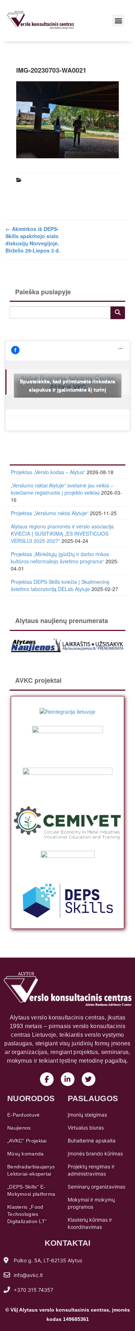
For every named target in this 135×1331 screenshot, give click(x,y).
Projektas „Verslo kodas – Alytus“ (48, 472)
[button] (118, 20)
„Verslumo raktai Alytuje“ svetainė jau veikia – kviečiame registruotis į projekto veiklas (62, 489)
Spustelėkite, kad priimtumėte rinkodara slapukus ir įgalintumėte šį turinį (67, 385)
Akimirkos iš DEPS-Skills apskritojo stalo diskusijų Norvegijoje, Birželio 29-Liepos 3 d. (32, 239)
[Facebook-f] (47, 1079)
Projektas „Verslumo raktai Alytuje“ (50, 513)
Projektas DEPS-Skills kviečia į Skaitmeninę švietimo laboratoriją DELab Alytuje (60, 585)
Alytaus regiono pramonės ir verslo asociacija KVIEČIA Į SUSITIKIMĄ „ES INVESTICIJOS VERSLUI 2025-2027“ (62, 533)
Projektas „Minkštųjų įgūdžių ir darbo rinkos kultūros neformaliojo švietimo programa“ (60, 557)
